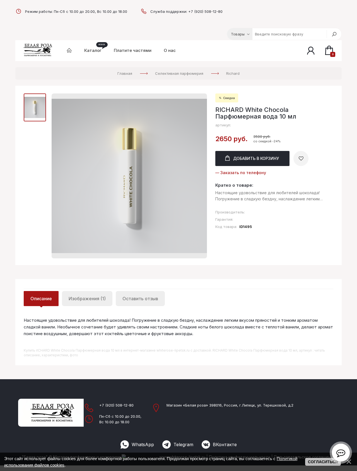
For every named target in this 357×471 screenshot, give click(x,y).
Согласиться (323, 462)
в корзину (256, 158)
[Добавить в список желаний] (300, 158)
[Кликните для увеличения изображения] (129, 176)
